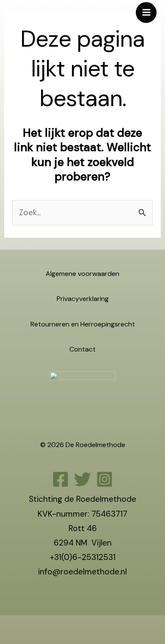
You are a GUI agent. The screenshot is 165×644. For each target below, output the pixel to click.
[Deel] (46, 625)
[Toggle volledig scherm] (27, 625)
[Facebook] (60, 479)
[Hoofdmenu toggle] (146, 12)
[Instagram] (104, 479)
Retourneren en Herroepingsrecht (82, 324)
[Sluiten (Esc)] (65, 625)
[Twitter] (82, 479)
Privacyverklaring (83, 298)
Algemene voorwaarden (82, 273)
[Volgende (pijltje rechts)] (27, 639)
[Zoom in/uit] (8, 625)
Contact (82, 349)
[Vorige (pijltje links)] (8, 639)
